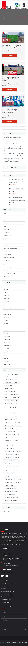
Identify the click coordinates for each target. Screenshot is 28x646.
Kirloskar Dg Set (5, 585)
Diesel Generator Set (10, 413)
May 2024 (6, 355)
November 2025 (7, 308)
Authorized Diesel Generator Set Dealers (12, 375)
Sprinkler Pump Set (5, 602)
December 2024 (7, 339)
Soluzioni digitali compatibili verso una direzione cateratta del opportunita (12, 138)
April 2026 (6, 292)
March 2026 (6, 295)
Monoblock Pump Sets (9, 257)
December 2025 (7, 304)
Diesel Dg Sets (4, 580)
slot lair (17, 482)
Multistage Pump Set (6, 599)
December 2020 (7, 364)
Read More (10, 55)
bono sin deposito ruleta (10, 379)
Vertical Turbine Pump (10, 494)
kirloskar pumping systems (11, 460)
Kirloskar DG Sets (9, 445)
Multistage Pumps (9, 479)
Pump (5, 263)
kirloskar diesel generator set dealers (13, 451)
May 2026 (6, 289)
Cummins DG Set (8, 385)
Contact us (5, 629)
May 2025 (6, 326)
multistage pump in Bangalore (12, 476)
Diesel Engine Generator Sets (11, 403)
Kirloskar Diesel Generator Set (11, 242)
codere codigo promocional (11, 382)
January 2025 (7, 336)
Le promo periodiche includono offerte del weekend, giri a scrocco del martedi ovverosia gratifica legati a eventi (13, 160)
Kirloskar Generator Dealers (10, 248)
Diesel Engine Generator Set (11, 400)
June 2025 (6, 323)
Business (6, 216)
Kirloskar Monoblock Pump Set (12, 454)
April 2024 (6, 358)
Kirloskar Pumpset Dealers (7, 591)
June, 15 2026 (12, 184)
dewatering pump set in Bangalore (13, 394)
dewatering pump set (10, 391)
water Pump (6, 276)
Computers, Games (8, 220)
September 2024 (8, 345)
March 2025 (6, 330)
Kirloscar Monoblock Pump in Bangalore (11, 441)
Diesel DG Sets (15, 397)
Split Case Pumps (8, 267)
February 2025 (7, 333)
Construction (6, 223)
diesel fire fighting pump (10, 407)
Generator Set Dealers (10, 428)
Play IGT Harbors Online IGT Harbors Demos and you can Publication (12, 142)
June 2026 (6, 286)
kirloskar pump (7, 251)
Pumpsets (3, 588)
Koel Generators (7, 254)
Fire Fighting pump (9, 425)
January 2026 (7, 301)
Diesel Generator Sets (10, 419)
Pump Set (19, 479)
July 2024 (6, 352)
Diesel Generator (8, 229)
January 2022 (7, 361)
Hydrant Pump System (6, 594)
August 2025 (7, 317)
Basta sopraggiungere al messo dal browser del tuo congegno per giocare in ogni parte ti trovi (14, 148)
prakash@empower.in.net (8, 570)
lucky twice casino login (10, 470)
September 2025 (8, 314)
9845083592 (15, 565)
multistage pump (7, 260)
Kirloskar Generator (8, 245)
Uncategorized (7, 270)
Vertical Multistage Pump (10, 488)
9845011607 (10, 565)
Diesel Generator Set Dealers (11, 416)
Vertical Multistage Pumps (10, 273)
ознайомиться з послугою (11, 500)
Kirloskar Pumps (8, 463)
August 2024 (7, 348)
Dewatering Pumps (9, 388)
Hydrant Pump (7, 238)
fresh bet (19, 425)
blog (5, 213)
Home (2, 17)
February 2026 (7, 298)
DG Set (5, 226)
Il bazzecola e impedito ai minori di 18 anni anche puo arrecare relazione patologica (13, 154)
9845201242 (5, 565)
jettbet (6, 437)
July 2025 (6, 320)
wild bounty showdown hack (11, 497)
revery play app (8, 482)
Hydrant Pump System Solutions (12, 434)
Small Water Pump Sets (10, 485)
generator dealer (8, 235)
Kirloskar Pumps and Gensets (11, 467)
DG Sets (6, 397)
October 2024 (7, 342)
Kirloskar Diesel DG (9, 448)
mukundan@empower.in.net (9, 572)
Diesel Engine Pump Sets (7, 596)
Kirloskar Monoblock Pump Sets (12, 457)
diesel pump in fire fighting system (13, 422)
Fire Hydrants (7, 232)
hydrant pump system (10, 431)
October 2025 (7, 311)
